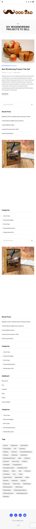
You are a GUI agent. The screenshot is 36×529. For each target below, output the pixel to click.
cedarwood (14, 445)
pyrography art (17, 464)
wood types (19, 487)
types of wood (7, 477)
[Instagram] (15, 515)
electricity (22, 448)
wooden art (6, 483)
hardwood (14, 455)
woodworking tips (8, 493)
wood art (5, 480)
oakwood (27, 458)
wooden (23, 480)
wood (27, 477)
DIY (15, 448)
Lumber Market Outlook (8, 125)
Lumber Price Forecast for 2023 (10, 129)
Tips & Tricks (6, 216)
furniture (5, 455)
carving (5, 445)
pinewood (6, 461)
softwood (27, 471)
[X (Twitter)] (11, 515)
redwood (5, 471)
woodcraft (14, 480)
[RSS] (20, 515)
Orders (3, 397)
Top (18, 525)
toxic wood (6, 474)
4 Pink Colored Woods (7, 133)
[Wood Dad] (18, 11)
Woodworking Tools (8, 232)
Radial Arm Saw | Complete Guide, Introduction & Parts (16, 116)
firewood (14, 452)
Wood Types (6, 224)
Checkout (4, 389)
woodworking (7, 490)
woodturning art (7, 487)
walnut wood (18, 477)
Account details (6, 402)
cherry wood (24, 445)
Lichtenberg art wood (9, 458)
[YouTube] (24, 515)
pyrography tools (22, 467)
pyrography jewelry (8, 467)
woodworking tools (22, 493)
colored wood (7, 448)
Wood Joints (16, 483)
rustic (13, 471)
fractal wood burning (25, 452)
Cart (3, 385)
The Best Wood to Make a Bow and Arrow (13, 120)
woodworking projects (20, 490)
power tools (15, 461)
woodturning (26, 483)
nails (19, 458)
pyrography (6, 464)
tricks (20, 474)
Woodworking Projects (9, 65)
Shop (3, 393)
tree (14, 474)
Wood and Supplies (8, 220)
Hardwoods (24, 455)
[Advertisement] (18, 187)
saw (20, 471)
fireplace (5, 452)
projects (24, 461)
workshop (6, 496)
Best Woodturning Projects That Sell (16, 69)
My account (5, 381)
